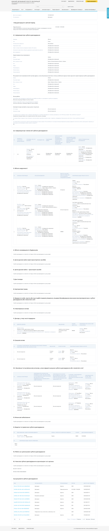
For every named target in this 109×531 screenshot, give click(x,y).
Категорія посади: (46, 9)
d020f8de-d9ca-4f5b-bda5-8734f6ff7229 (21, 511)
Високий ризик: (65, 9)
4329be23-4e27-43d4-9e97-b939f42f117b (21, 492)
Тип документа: (28, 9)
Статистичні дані (80, 1)
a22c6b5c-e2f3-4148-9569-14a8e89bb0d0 (22, 505)
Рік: (22, 9)
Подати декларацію (91, 1)
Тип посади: (37, 9)
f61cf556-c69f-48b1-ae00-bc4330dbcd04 (22, 489)
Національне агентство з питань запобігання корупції (86, 528)
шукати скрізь (70, 6)
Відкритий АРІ (71, 1)
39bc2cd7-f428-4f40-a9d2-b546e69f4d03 (22, 486)
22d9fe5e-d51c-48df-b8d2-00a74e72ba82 (22, 495)
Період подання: (55, 9)
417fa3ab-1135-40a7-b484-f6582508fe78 (21, 508)
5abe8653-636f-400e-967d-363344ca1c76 (22, 502)
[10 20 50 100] (17, 519)
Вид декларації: (15, 9)
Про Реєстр (63, 1)
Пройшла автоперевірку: (90, 9)
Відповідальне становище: (76, 9)
